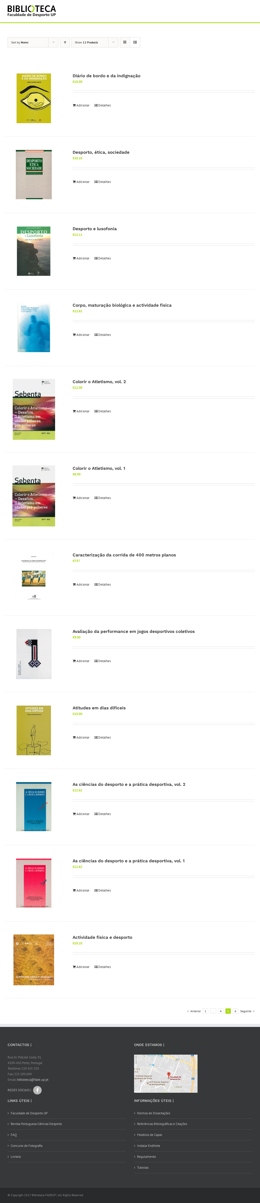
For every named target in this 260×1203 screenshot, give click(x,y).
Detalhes (104, 105)
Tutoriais (143, 1167)
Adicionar (82, 105)
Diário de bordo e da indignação (106, 75)
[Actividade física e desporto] (33, 959)
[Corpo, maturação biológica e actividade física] (33, 327)
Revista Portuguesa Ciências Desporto (36, 1124)
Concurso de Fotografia (26, 1146)
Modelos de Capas (149, 1135)
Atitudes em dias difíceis (99, 707)
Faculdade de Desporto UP (29, 1113)
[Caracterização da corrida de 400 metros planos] (33, 577)
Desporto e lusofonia (95, 228)
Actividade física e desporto (102, 937)
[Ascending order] (65, 42)
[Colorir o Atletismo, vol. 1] (33, 495)
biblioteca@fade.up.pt (32, 1079)
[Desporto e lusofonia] (33, 251)
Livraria (16, 1156)
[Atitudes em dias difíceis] (33, 730)
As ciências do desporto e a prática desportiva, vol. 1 (129, 860)
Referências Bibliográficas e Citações (162, 1124)
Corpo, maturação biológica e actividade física (122, 305)
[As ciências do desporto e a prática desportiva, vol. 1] (33, 883)
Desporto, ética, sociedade (101, 152)
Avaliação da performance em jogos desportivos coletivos (134, 631)
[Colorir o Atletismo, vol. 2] (33, 409)
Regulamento (146, 1156)
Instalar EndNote (148, 1146)
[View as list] (135, 42)
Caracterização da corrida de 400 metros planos (124, 554)
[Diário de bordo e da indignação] (33, 98)
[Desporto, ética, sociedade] (33, 174)
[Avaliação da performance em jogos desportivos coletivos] (33, 654)
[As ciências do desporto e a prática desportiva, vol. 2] (33, 807)
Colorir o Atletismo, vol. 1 (99, 468)
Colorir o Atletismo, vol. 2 (99, 381)
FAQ (14, 1135)
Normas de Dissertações (153, 1113)
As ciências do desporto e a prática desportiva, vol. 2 (129, 784)
